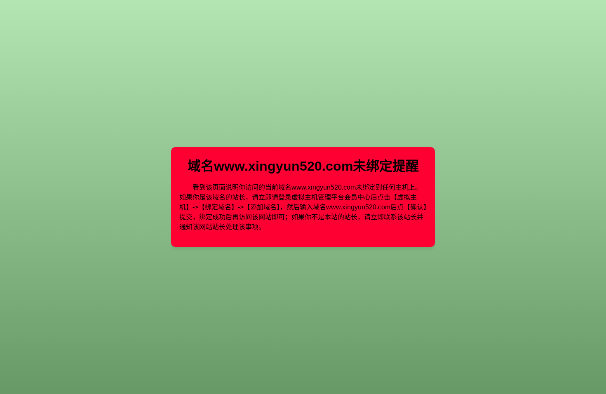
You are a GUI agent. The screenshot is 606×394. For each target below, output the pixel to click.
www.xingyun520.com (283, 166)
